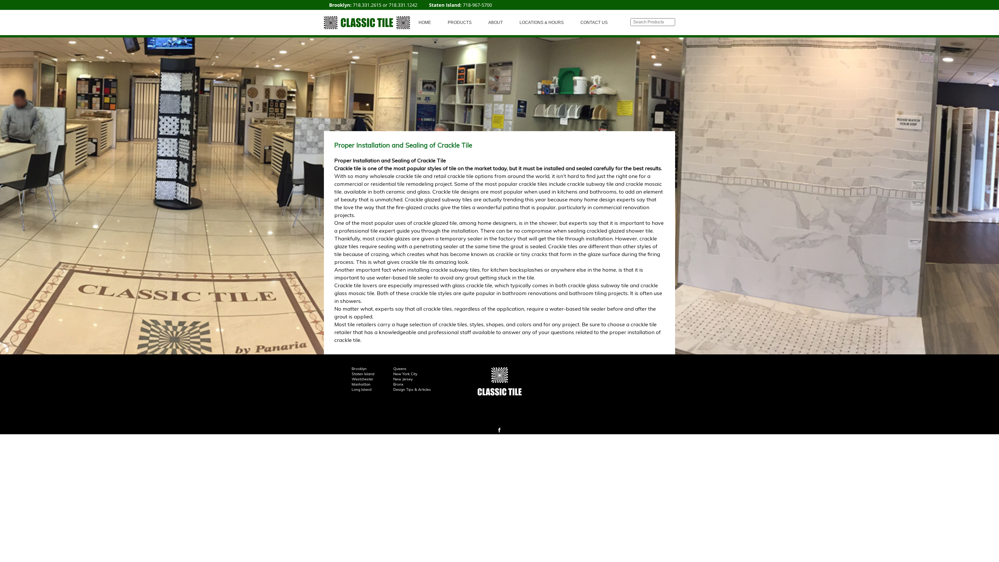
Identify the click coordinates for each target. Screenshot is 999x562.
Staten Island (363, 374)
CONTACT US (594, 22)
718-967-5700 (477, 5)
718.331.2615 (367, 5)
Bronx (398, 384)
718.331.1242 (403, 5)
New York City (405, 374)
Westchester (362, 379)
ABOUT (495, 22)
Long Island (362, 389)
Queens (399, 368)
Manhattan (361, 384)
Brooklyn (359, 368)
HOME (425, 22)
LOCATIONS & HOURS (542, 22)
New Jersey (403, 379)
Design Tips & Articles (412, 389)
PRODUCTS (460, 22)
